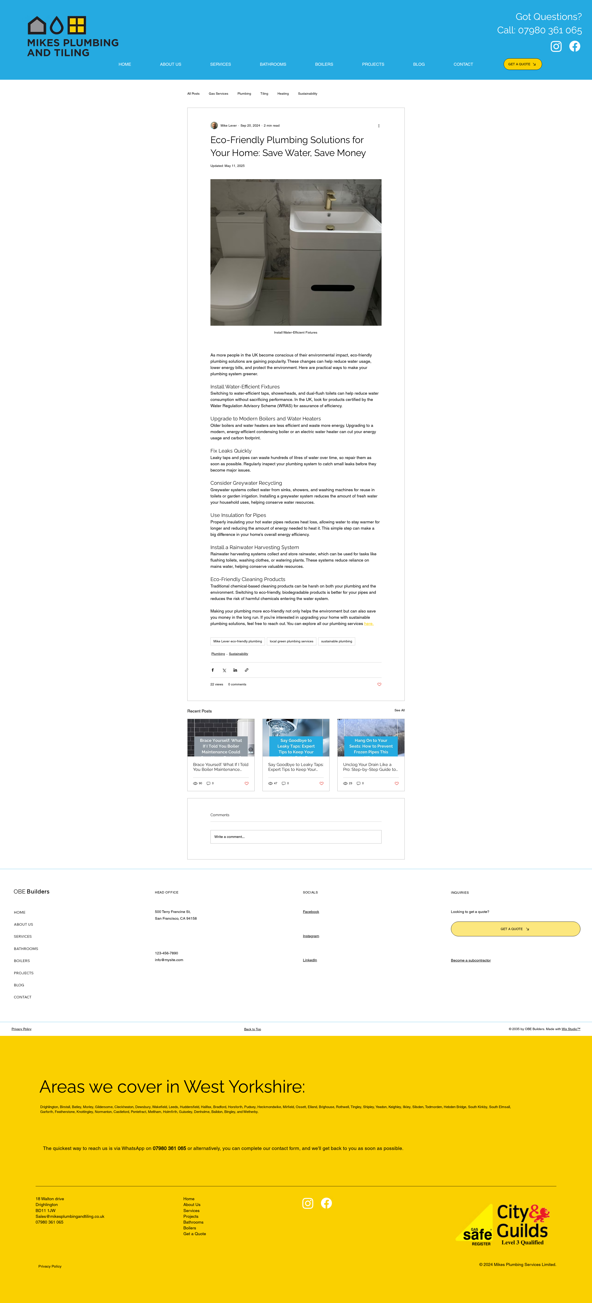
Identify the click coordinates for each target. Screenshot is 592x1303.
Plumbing (244, 93)
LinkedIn (310, 960)
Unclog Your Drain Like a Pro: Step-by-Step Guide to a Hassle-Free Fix (369, 767)
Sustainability (307, 93)
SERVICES (23, 936)
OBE (31, 891)
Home (189, 1198)
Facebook (311, 911)
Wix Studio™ (571, 1029)
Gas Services (218, 93)
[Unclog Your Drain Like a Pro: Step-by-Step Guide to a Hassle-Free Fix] (371, 737)
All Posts (193, 93)
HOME (19, 912)
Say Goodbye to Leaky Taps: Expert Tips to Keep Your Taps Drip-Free (296, 767)
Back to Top (252, 1029)
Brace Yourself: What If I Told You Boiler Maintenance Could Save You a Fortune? (220, 767)
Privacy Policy (21, 1029)
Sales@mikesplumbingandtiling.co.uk (70, 1216)
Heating (283, 93)
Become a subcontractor (471, 960)
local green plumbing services (291, 641)
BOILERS (22, 960)
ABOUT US (23, 924)
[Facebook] (574, 46)
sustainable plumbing (336, 641)
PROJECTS (24, 973)
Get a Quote (194, 1233)
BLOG (19, 985)
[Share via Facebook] (212, 670)
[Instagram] (556, 46)
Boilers (190, 1227)
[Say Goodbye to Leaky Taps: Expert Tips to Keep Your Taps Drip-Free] (296, 737)
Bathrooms (194, 1222)
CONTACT (22, 997)
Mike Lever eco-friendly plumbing (237, 641)
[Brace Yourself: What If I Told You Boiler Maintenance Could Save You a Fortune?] (221, 737)
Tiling (264, 93)
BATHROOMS (26, 948)
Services (192, 1210)
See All (400, 710)
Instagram (311, 936)
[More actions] (379, 125)
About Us (191, 1204)
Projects (191, 1216)
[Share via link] (246, 670)
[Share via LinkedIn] (235, 670)
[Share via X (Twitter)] (224, 670)
